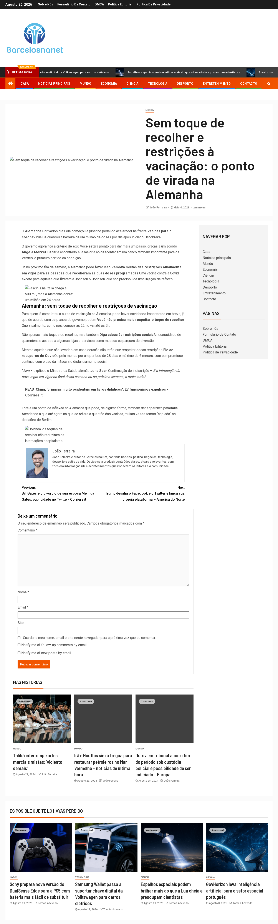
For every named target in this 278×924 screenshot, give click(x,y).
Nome (23, 592)
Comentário (27, 530)
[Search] (268, 83)
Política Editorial (120, 4)
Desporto (185, 83)
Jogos (14, 877)
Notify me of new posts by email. (46, 653)
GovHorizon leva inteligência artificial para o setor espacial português (234, 890)
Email (23, 607)
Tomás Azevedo (48, 903)
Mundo (85, 83)
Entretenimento (217, 83)
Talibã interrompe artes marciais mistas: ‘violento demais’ (37, 761)
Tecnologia (157, 83)
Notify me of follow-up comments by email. (54, 645)
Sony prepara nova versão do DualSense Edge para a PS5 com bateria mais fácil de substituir (40, 890)
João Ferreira (158, 207)
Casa (25, 83)
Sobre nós (45, 4)
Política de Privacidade (153, 4)
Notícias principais (54, 83)
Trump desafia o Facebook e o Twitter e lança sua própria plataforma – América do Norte (145, 493)
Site (21, 623)
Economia (109, 83)
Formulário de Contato (74, 4)
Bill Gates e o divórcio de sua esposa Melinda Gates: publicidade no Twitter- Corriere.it (58, 493)
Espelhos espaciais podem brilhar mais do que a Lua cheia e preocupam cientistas (164, 72)
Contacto (248, 83)
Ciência (132, 83)
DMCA (99, 4)
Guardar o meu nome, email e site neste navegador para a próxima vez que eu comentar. (89, 638)
